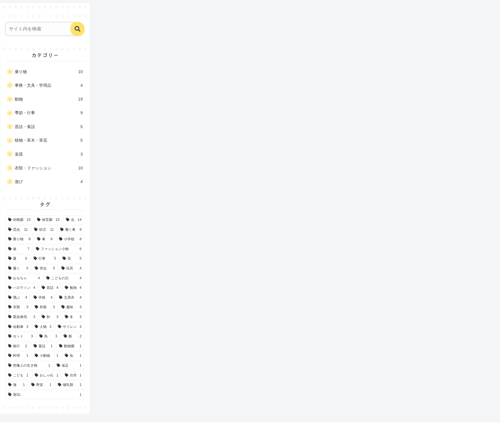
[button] (77, 29)
